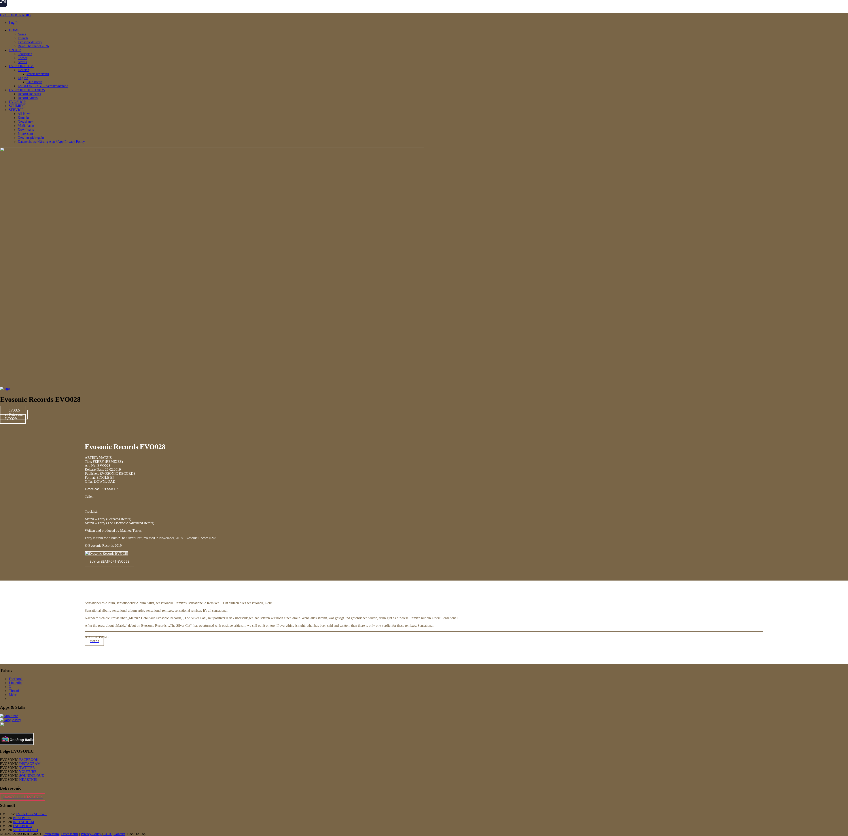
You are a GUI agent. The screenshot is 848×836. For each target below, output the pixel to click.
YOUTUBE (27, 771)
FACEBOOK (29, 760)
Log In (13, 23)
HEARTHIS (28, 779)
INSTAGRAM (29, 764)
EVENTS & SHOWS (31, 814)
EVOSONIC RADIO (15, 15)
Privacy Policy (91, 834)
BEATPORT (22, 818)
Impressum (51, 834)
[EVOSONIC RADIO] (5, 388)
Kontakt (119, 834)
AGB (107, 834)
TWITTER (27, 767)
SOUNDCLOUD (31, 775)
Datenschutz (69, 834)
